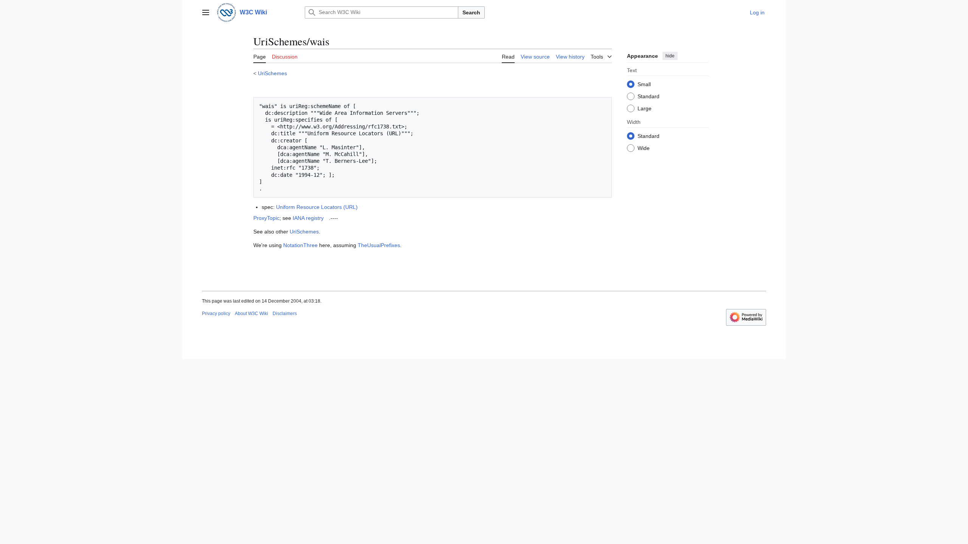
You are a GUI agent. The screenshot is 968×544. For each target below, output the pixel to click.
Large (645, 108)
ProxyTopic (266, 218)
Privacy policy (216, 313)
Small (644, 84)
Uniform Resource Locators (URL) (317, 207)
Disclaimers (285, 313)
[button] (206, 12)
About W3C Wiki (251, 313)
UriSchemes (272, 73)
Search (471, 12)
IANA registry (308, 218)
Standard (648, 96)
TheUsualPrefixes (379, 245)
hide (670, 56)
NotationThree (300, 245)
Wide (644, 148)
